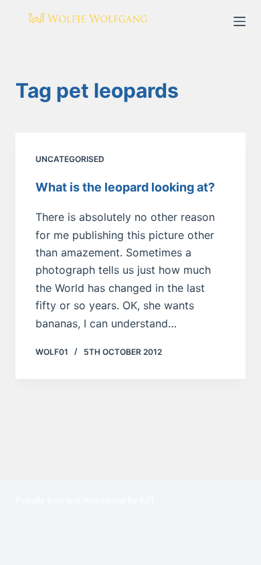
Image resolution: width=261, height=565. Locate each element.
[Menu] (240, 21)
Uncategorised (69, 159)
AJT (147, 500)
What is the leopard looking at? (125, 187)
